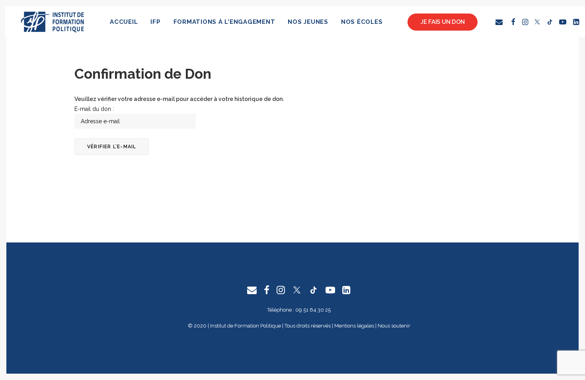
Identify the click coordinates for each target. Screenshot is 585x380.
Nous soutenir (394, 326)
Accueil (124, 21)
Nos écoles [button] (362, 21)
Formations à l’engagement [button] (224, 21)
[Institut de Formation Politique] (53, 22)
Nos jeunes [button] (308, 21)
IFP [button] (155, 21)
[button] (500, 21)
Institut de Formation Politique (245, 326)
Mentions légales (354, 326)
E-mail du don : (94, 109)
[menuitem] (123, 21)
